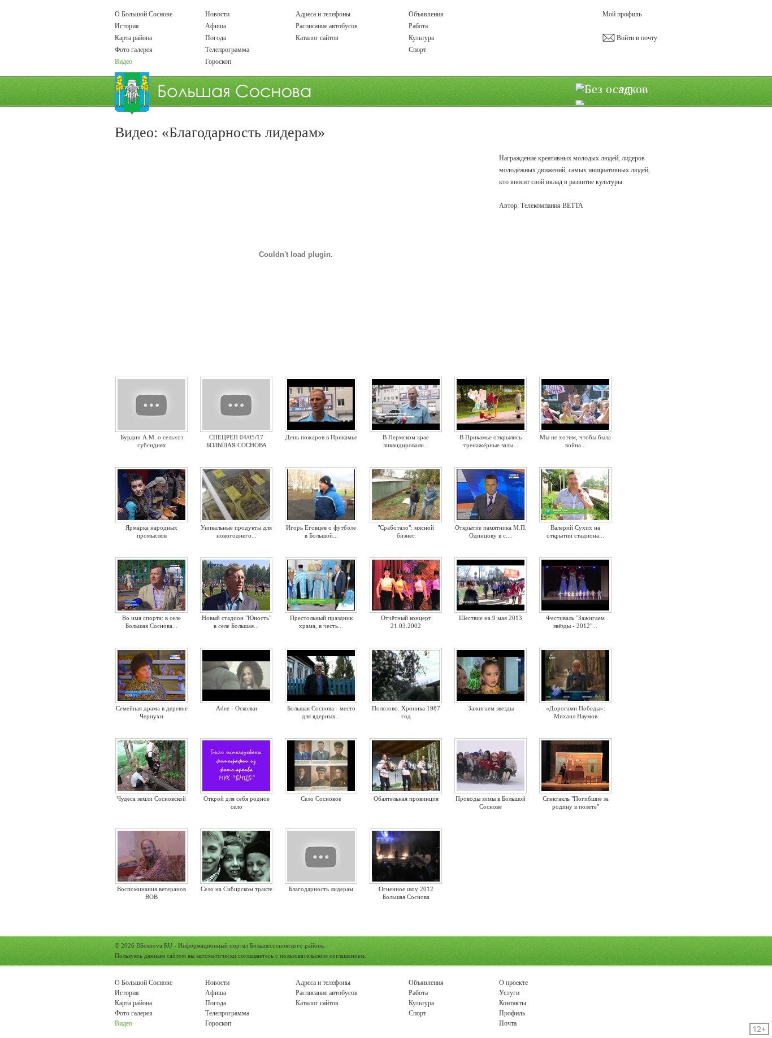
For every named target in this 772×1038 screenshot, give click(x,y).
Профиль (512, 1013)
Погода (215, 38)
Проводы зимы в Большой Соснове (491, 802)
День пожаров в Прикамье (321, 437)
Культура (421, 38)
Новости (217, 14)
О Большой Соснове (143, 14)
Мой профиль (621, 14)
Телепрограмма (227, 50)
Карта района (133, 38)
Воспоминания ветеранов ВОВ (151, 893)
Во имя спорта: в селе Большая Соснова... (151, 621)
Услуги (509, 993)
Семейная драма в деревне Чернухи (152, 712)
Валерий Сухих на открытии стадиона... (575, 531)
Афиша (215, 26)
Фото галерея (134, 50)
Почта (508, 1023)
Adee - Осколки (236, 708)
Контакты (512, 1003)
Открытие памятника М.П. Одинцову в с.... (491, 531)
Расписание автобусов (327, 26)
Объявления (426, 14)
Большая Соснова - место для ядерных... (321, 712)
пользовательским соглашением (322, 955)
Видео (123, 62)
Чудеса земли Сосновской (151, 798)
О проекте (513, 983)
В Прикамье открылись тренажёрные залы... (490, 441)
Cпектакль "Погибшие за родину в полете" (576, 802)
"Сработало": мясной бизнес (406, 531)
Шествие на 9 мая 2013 (490, 617)
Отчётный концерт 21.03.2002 (406, 621)
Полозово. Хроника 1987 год (406, 712)
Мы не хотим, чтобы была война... (575, 441)
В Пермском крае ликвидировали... (406, 441)
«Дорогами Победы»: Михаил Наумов (575, 712)
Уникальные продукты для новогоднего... (236, 531)
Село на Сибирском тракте (236, 889)
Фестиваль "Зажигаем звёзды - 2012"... (575, 621)
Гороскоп (218, 62)
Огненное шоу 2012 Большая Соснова (406, 893)
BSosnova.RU (154, 945)
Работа (418, 26)
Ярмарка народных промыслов (151, 531)
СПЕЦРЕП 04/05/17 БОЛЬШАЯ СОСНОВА (236, 441)
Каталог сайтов (317, 38)
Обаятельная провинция (406, 798)
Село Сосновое (321, 798)
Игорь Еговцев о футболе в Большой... (321, 531)
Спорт (417, 50)
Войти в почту (636, 38)
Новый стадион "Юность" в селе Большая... (236, 621)
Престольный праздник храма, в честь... (321, 621)
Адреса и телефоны (323, 14)
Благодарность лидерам (321, 889)
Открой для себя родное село (236, 802)
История (127, 26)
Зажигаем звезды (491, 708)
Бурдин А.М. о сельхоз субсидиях (151, 441)
